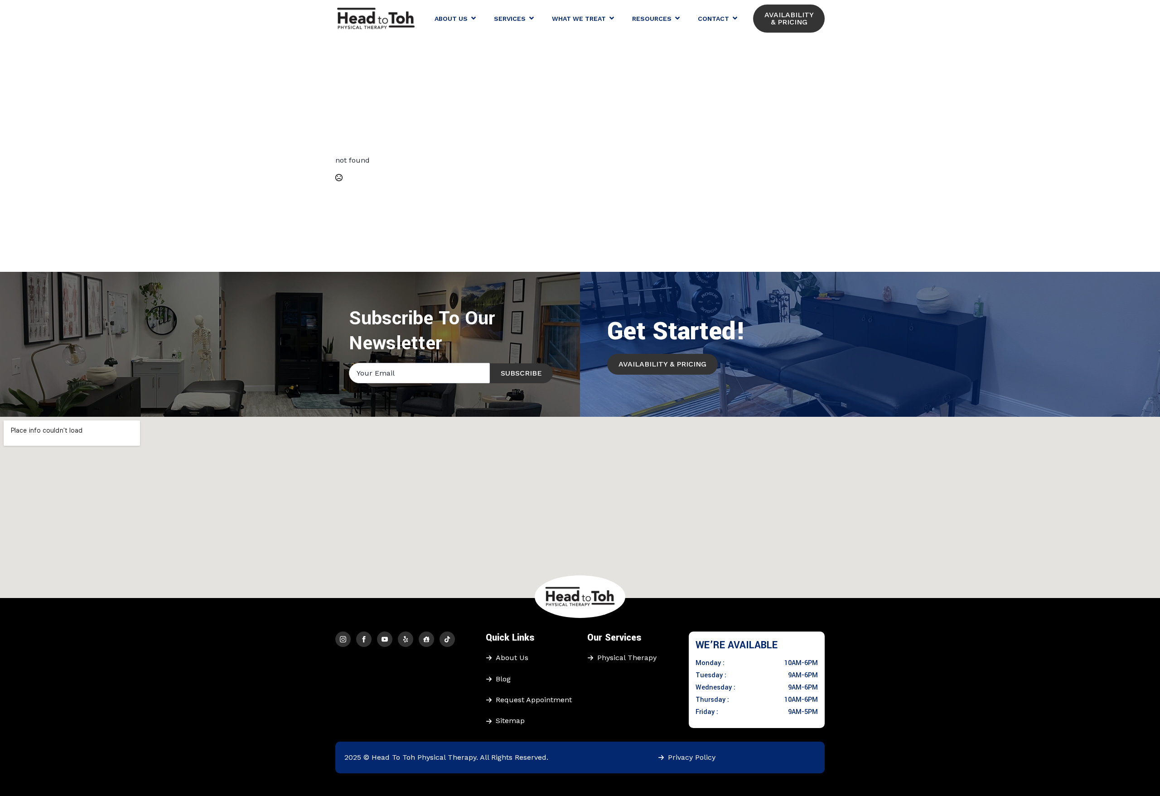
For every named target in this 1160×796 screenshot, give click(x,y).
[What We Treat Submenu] (614, 18)
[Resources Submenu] (680, 18)
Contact (713, 18)
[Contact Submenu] (737, 18)
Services (510, 18)
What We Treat (579, 18)
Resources (652, 18)
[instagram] (343, 639)
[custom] (405, 639)
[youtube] (384, 639)
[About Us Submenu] (476, 18)
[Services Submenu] (534, 18)
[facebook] (364, 639)
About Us (451, 18)
